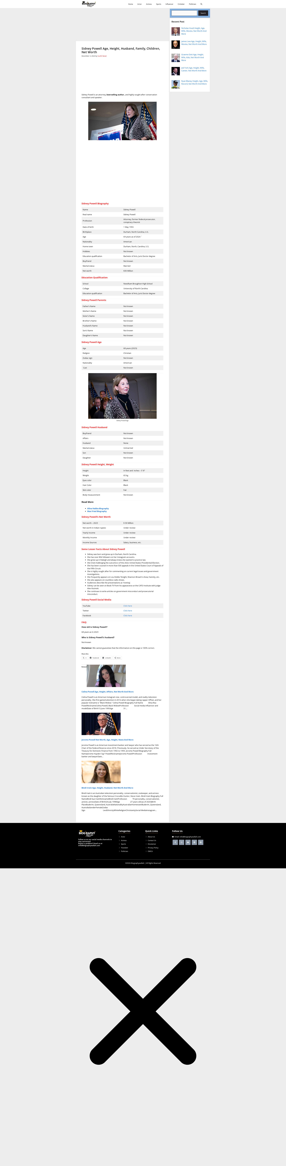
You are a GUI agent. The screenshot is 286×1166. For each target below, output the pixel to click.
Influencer (169, 4)
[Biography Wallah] (89, 4)
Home (130, 4)
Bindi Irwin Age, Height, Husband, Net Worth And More (107, 787)
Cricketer (181, 4)
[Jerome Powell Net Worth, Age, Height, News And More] (101, 734)
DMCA (150, 851)
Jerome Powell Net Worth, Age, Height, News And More (108, 739)
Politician (192, 4)
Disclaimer (152, 844)
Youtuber (124, 848)
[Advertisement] (122, 24)
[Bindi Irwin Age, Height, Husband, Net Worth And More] (101, 782)
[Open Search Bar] (201, 4)
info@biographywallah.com (190, 837)
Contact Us (152, 840)
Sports (158, 4)
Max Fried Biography (97, 511)
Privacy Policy (153, 848)
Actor (139, 4)
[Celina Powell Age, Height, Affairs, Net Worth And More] (106, 686)
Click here (127, 606)
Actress (149, 4)
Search (203, 13)
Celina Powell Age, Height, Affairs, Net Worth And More (108, 691)
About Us (151, 837)
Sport (123, 844)
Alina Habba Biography (98, 508)
